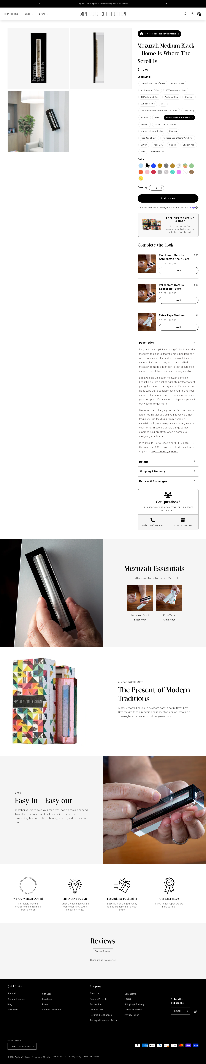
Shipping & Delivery (134, 1004)
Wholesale (13, 1009)
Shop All (12, 993)
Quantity (142, 187)
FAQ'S (128, 999)
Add (178, 270)
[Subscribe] (187, 1011)
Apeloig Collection (23, 1057)
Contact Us (130, 994)
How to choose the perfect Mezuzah (161, 34)
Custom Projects (16, 999)
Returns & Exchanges (101, 1015)
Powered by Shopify (41, 1057)
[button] (28, 14)
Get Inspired (96, 1004)
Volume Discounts (51, 1009)
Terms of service (91, 1057)
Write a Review (103, 951)
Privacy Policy (132, 1015)
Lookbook (47, 999)
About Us (94, 993)
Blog (10, 1004)
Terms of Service (133, 1009)
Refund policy (59, 1057)
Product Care (96, 1009)
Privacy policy (74, 1057)
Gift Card (46, 994)
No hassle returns (103, 4)
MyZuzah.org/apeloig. (165, 451)
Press (45, 1004)
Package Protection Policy (103, 1020)
